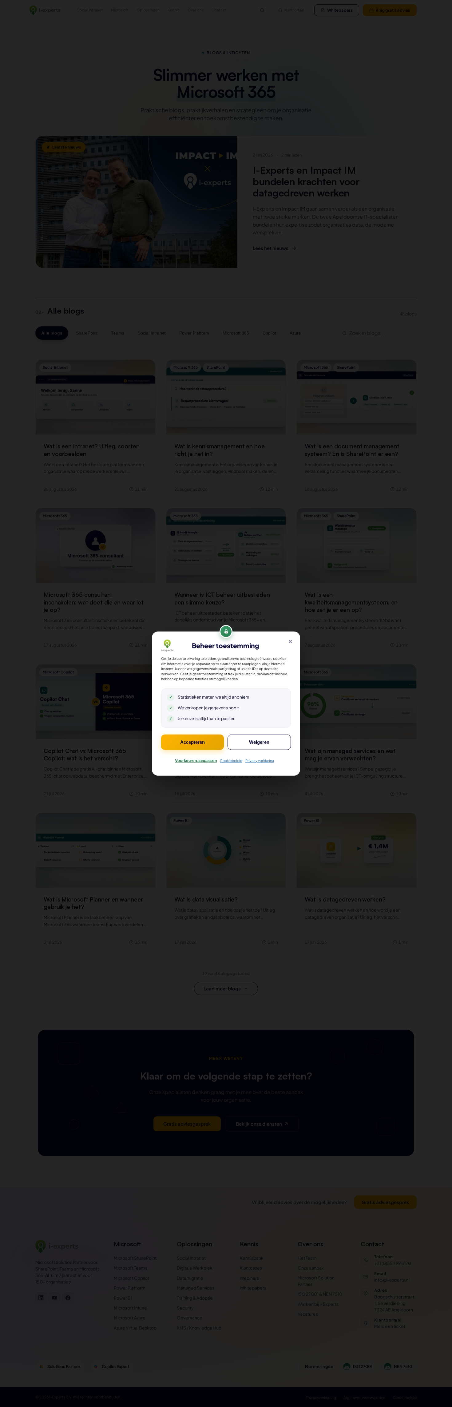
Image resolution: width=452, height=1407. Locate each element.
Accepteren (192, 741)
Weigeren (259, 741)
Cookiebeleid (231, 760)
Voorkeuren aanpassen (196, 760)
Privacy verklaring (259, 760)
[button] (290, 641)
